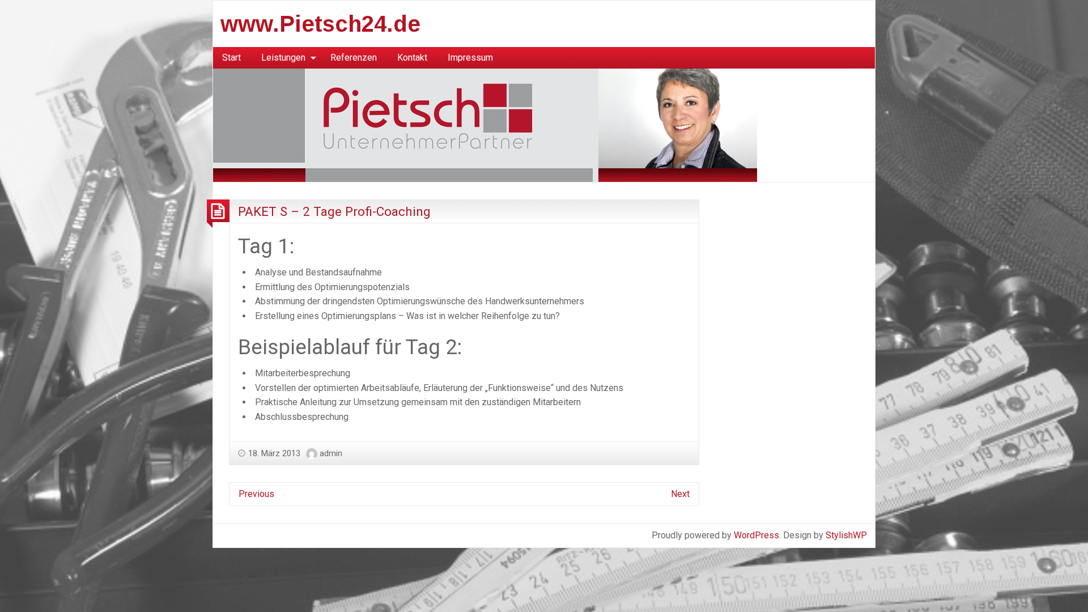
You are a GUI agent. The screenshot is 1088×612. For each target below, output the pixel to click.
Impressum (470, 57)
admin (331, 453)
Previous (256, 493)
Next (680, 493)
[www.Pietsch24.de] (485, 124)
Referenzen (353, 57)
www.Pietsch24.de (320, 23)
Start (231, 57)
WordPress (756, 535)
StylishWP (846, 535)
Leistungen (283, 57)
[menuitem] (231, 58)
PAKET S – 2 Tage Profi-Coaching (334, 211)
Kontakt (412, 57)
